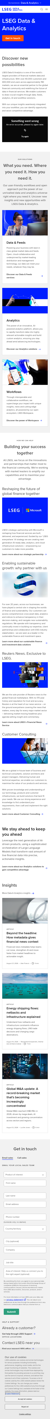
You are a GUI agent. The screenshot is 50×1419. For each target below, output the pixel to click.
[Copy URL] (25, 130)
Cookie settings (25, 1414)
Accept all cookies (25, 1399)
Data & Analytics (30, 3)
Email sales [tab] (7, 1157)
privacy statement (15, 1299)
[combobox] (25, 1174)
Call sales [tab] (22, 1157)
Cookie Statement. (12, 1393)
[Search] (41, 9)
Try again (25, 137)
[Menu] (46, 9)
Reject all (24, 1406)
